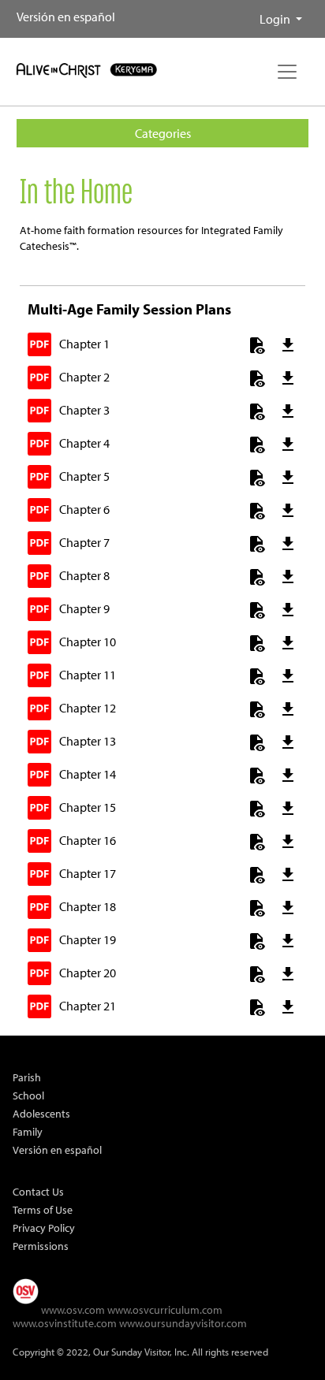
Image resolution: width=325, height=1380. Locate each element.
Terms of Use (43, 1209)
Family (28, 1131)
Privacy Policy (44, 1227)
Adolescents (41, 1113)
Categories (163, 133)
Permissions (41, 1245)
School (28, 1095)
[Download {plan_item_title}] (281, 347)
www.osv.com (73, 1309)
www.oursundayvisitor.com (183, 1322)
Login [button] (276, 19)
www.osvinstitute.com (65, 1322)
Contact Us (38, 1191)
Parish (27, 1076)
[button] (247, 12)
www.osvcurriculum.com (164, 1309)
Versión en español (66, 16)
